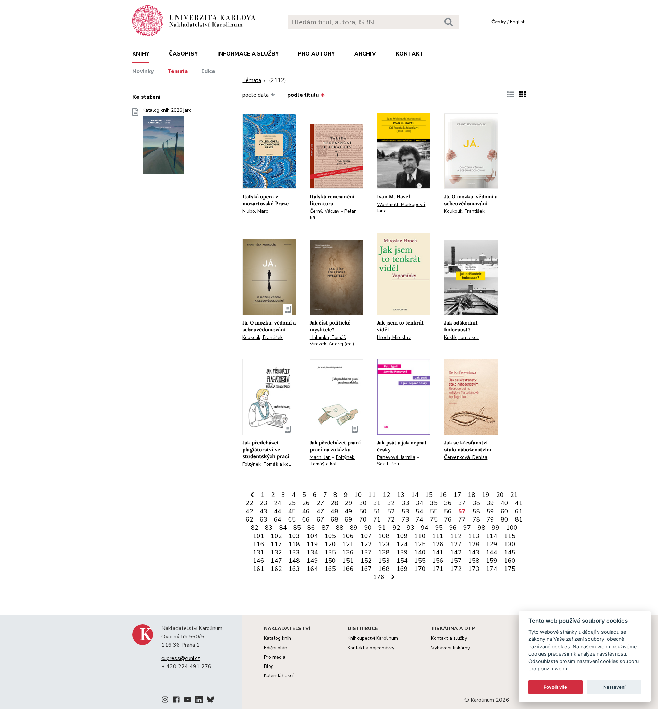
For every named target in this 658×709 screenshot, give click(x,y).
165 (330, 569)
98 (481, 528)
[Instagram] (165, 701)
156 (437, 561)
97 (467, 528)
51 (377, 511)
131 (258, 552)
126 (437, 544)
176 (379, 577)
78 (476, 519)
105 (330, 536)
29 (348, 503)
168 (384, 569)
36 (448, 503)
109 (402, 536)
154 (402, 561)
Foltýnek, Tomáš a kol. (266, 464)
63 (263, 519)
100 (511, 528)
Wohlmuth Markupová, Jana (401, 207)
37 (462, 503)
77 (462, 519)
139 (402, 552)
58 (476, 511)
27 (320, 503)
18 (471, 495)
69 (348, 519)
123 (384, 544)
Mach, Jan (320, 457)
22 (249, 503)
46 (306, 511)
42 (249, 511)
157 (456, 561)
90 (368, 528)
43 (263, 511)
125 (420, 544)
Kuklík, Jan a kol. (461, 337)
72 (391, 519)
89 (353, 528)
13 (400, 495)
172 (456, 569)
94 (424, 528)
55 (434, 511)
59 (490, 511)
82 (254, 528)
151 (348, 561)
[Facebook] (176, 701)
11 (372, 495)
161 (258, 569)
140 (420, 552)
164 (312, 569)
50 (363, 511)
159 (491, 561)
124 (402, 544)
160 (509, 561)
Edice (208, 71)
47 (320, 511)
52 (391, 511)
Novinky (143, 71)
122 (366, 544)
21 (514, 495)
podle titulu (303, 95)
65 (292, 519)
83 (268, 528)
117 (276, 544)
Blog (269, 666)
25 (292, 503)
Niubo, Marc (255, 211)
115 (509, 536)
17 (457, 495)
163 (294, 569)
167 (366, 569)
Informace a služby (248, 54)
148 (294, 561)
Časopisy (183, 54)
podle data (255, 95)
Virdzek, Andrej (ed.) (332, 344)
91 (382, 528)
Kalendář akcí (278, 675)
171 (437, 569)
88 (339, 528)
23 (263, 503)
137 (366, 552)
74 (419, 519)
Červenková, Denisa (465, 457)
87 (325, 528)
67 (320, 519)
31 (377, 503)
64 (277, 519)
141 (437, 552)
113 (473, 536)
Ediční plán (275, 648)
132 (276, 552)
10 (358, 495)
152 (366, 561)
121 (348, 544)
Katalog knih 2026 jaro (167, 110)
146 (258, 561)
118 (294, 544)
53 (405, 511)
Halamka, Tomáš (328, 337)
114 (491, 536)
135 (330, 552)
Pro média (274, 657)
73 (405, 519)
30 (363, 503)
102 (276, 536)
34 (419, 503)
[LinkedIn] (199, 701)
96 (453, 528)
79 (490, 519)
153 (384, 561)
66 (306, 519)
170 (420, 569)
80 (504, 519)
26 (306, 503)
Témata (177, 71)
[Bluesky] (210, 701)
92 (396, 528)
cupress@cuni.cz (180, 658)
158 (473, 561)
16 (443, 495)
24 (277, 503)
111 (437, 536)
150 (330, 561)
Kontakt (409, 54)
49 (348, 511)
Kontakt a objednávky (371, 648)
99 (495, 528)
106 (348, 536)
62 (249, 519)
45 (292, 511)
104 (312, 536)
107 (366, 536)
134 (312, 552)
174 (491, 569)
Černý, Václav (324, 211)
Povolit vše (555, 687)
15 (429, 495)
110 (420, 536)
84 (283, 528)
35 (434, 503)
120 (330, 544)
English (518, 22)
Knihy (140, 54)
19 (485, 495)
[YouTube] (187, 701)
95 (439, 528)
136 (348, 552)
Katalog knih (277, 638)
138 (384, 552)
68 (334, 519)
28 (334, 503)
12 (386, 495)
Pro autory (316, 54)
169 (402, 569)
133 (294, 552)
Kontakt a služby (449, 638)
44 (277, 511)
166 (348, 569)
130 (509, 544)
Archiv (365, 54)
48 (334, 511)
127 (456, 544)
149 (312, 561)
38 (476, 503)
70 (363, 519)
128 (473, 544)
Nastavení (614, 687)
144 (491, 552)
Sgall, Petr (388, 464)
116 (258, 544)
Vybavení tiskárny (450, 648)
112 (456, 536)
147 (276, 561)
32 (391, 503)
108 (384, 536)
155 (420, 561)
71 (377, 519)
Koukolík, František (464, 211)
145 (509, 552)
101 (258, 536)
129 (491, 544)
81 (519, 519)
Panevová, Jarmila (396, 457)
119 (312, 544)
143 (473, 552)
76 (448, 519)
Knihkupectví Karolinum (373, 638)
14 (415, 495)
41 (519, 503)
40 (504, 503)
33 (405, 503)
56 (448, 511)
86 (311, 528)
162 (276, 569)
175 (509, 569)
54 (419, 511)
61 (519, 511)
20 (500, 495)
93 (410, 528)
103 (294, 536)
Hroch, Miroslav (394, 337)
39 (490, 503)
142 (456, 552)
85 (297, 528)
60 (504, 511)
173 (473, 569)
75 (434, 519)
